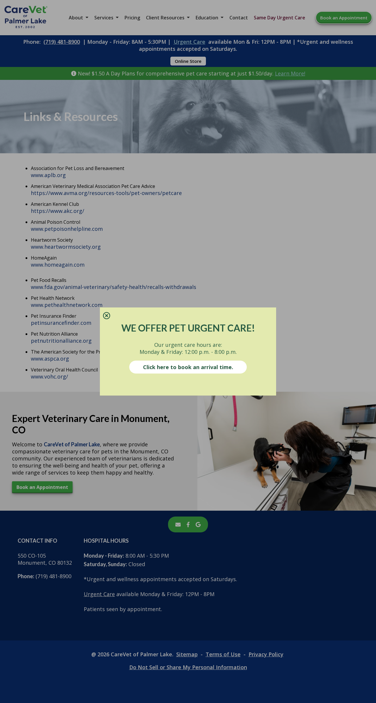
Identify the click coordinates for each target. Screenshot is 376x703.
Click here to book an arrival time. (188, 367)
